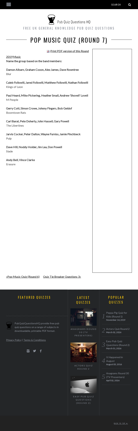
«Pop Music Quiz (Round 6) (23, 276)
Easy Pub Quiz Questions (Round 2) (83, 399)
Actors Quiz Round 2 (83, 367)
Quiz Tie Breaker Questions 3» (62, 276)
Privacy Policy (13, 339)
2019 (9, 56)
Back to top (120, 423)
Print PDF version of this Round (69, 51)
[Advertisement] (112, 107)
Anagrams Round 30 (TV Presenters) (84, 332)
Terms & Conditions (34, 339)
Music (17, 56)
